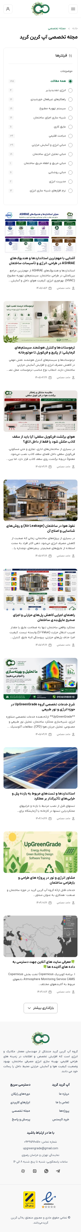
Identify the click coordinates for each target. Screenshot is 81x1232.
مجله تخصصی (21, 1111)
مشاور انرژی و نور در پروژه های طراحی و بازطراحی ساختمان (46, 880)
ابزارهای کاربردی (20, 1102)
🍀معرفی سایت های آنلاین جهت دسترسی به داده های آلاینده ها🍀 (43, 964)
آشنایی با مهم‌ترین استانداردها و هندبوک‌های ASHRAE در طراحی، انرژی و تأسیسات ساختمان (42, 260)
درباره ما (64, 1094)
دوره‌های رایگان (20, 1094)
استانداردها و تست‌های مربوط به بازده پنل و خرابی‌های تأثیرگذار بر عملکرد (43, 796)
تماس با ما (62, 1102)
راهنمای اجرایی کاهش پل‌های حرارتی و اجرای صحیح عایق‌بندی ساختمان (44, 617)
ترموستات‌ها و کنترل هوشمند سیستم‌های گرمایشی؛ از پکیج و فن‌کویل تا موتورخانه (45, 350)
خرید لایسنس (60, 1119)
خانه (75, 28)
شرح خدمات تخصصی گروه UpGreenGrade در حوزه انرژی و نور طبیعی (43, 707)
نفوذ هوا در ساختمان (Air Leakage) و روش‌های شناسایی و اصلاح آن (40, 528)
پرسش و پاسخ (21, 1119)
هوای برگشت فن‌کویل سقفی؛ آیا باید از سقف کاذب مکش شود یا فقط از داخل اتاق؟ (43, 439)
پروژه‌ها (64, 1111)
